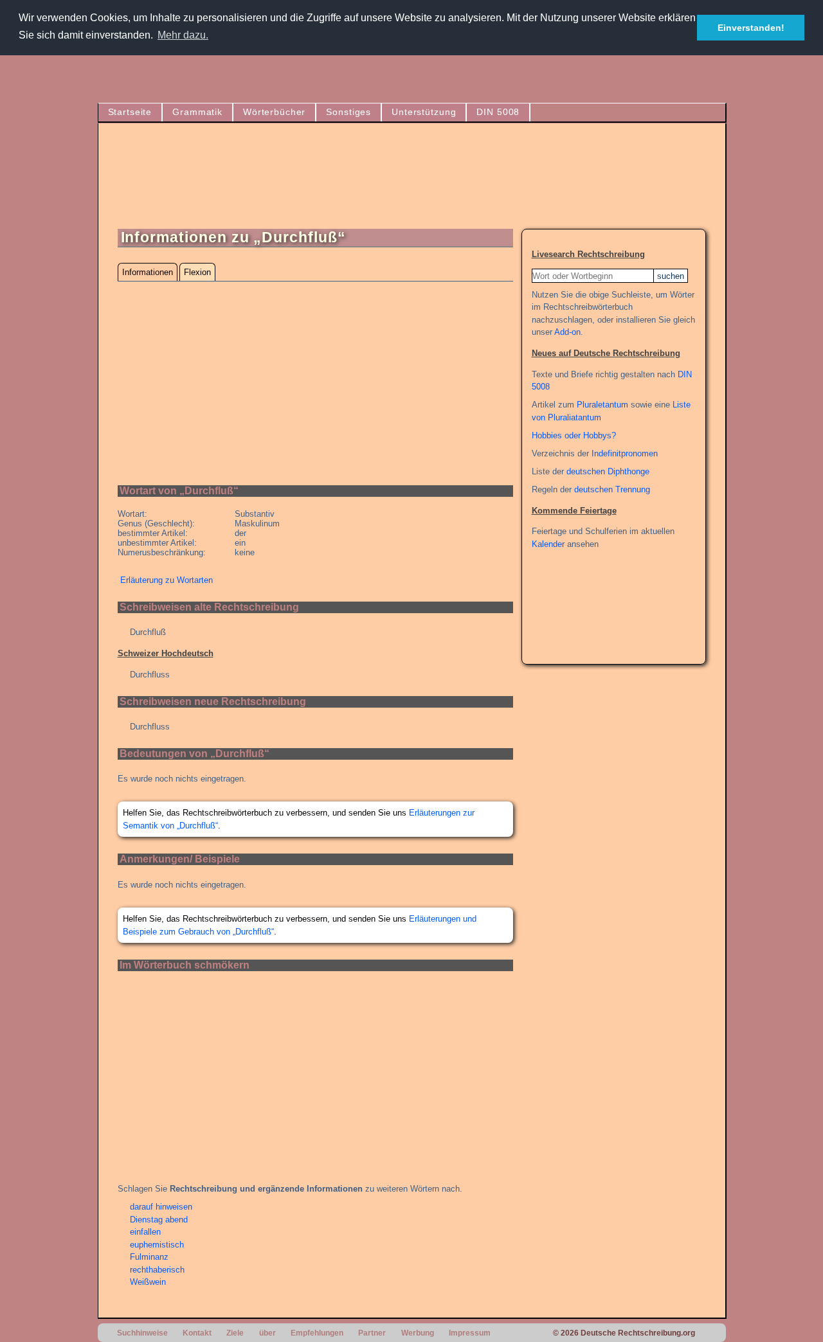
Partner (372, 1333)
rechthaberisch (157, 1270)
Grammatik (197, 112)
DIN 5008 (498, 112)
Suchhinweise (142, 1333)
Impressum (470, 1333)
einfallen (145, 1232)
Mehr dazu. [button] (183, 35)
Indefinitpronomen (625, 453)
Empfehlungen (317, 1333)
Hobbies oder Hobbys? (574, 435)
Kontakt (197, 1333)
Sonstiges (348, 112)
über (267, 1333)
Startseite (130, 112)
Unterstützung (424, 112)
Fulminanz (149, 1257)
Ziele (235, 1333)
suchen (670, 276)
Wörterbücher (274, 112)
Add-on (567, 332)
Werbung (417, 1333)
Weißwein (148, 1282)
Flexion (197, 272)
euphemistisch (157, 1244)
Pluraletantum (602, 404)
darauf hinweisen (161, 1207)
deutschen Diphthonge (607, 471)
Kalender (548, 544)
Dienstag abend (159, 1219)
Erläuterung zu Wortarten (166, 580)
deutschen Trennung (612, 489)
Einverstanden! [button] (751, 27)
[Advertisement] (472, 181)
